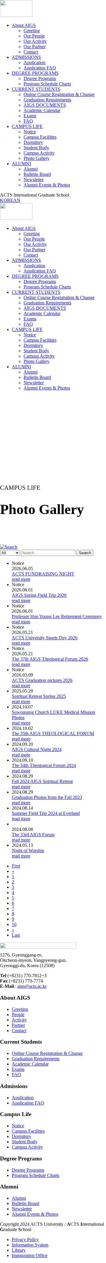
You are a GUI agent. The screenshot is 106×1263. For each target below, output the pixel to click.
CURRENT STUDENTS (36, 89)
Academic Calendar (42, 110)
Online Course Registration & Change (59, 94)
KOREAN (10, 200)
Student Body (36, 147)
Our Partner (34, 46)
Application (34, 62)
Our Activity (35, 41)
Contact (31, 51)
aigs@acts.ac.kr (32, 986)
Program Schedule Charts (47, 83)
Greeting (32, 30)
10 (14, 924)
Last (16, 935)
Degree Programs (40, 78)
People (18, 1014)
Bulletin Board (37, 174)
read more (21, 579)
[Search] (8, 546)
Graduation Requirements (47, 99)
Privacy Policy (25, 1239)
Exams (30, 115)
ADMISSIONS (26, 57)
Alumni (31, 168)
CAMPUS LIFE (27, 126)
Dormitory (33, 142)
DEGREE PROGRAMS (35, 73)
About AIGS (24, 25)
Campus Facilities (40, 137)
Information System (30, 1244)
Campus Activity (39, 152)
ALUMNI (21, 163)
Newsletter (34, 179)
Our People (34, 35)
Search (85, 553)
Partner (18, 1025)
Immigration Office (29, 1255)
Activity (19, 1019)
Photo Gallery (36, 158)
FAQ (28, 121)
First (16, 865)
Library (19, 1250)
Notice (30, 131)
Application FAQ (40, 67)
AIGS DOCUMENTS (45, 105)
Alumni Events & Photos (47, 184)
